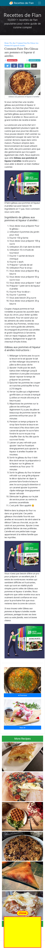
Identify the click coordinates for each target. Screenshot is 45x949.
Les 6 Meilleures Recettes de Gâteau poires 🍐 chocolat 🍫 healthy (21, 845)
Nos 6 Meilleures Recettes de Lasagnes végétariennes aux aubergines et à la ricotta (22, 905)
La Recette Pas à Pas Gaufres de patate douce (19, 815)
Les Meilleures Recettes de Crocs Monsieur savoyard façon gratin (19, 756)
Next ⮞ (22, 728)
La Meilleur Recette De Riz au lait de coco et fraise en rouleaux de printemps (22, 711)
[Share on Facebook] (14, 66)
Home (6, 43)
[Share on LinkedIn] (21, 66)
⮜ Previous (22, 695)
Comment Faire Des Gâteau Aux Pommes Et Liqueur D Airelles (21, 44)
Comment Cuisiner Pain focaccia (23, 786)
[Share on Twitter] (7, 66)
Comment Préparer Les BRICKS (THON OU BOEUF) (22, 875)
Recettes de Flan (23, 2)
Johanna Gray (12, 60)
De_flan (12, 43)
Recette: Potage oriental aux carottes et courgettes (22, 679)
